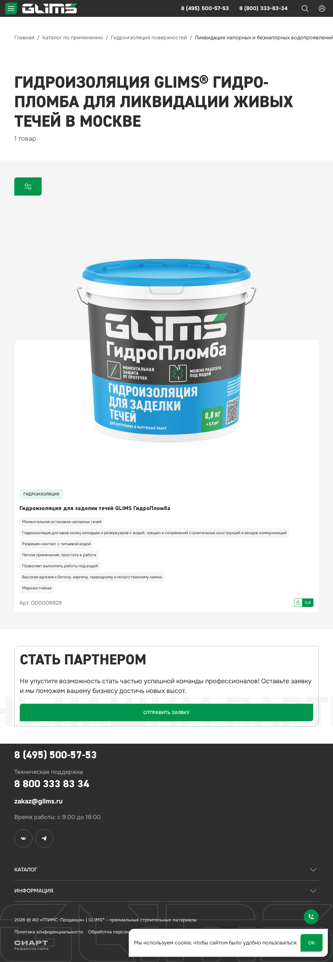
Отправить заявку (166, 712)
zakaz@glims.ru (38, 801)
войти (322, 8)
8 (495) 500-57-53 (205, 8)
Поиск (305, 8)
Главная (24, 37)
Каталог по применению (72, 37)
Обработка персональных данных (125, 932)
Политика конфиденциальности (48, 932)
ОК (311, 943)
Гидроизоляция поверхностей (149, 37)
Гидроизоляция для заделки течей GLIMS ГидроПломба (95, 508)
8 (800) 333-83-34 (263, 8)
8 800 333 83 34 (51, 783)
